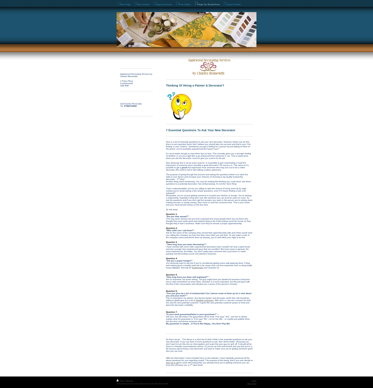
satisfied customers (205, 300)
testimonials (197, 268)
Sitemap (129, 381)
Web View (251, 383)
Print (122, 381)
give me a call (172, 362)
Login (253, 381)
